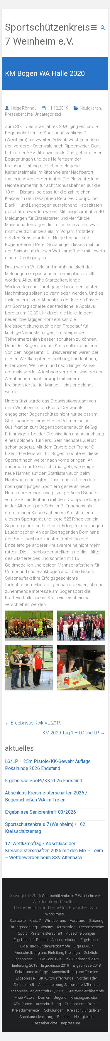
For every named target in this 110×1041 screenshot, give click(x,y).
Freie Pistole (24, 997)
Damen (44, 997)
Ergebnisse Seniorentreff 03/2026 (40, 812)
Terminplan (66, 927)
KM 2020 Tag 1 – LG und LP (74, 733)
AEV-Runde (22, 1004)
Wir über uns (55, 920)
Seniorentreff (23, 984)
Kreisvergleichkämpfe (86, 991)
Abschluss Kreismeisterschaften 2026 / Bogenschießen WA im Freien (46, 796)
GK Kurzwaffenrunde (55, 978)
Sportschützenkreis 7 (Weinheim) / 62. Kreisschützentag (45, 828)
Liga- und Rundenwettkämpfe (45, 946)
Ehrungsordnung (23, 927)
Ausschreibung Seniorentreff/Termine (68, 984)
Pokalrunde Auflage (31, 972)
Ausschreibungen (80, 933)
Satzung (96, 920)
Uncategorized (47, 114)
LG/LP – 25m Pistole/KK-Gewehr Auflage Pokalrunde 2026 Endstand (48, 765)
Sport (22, 933)
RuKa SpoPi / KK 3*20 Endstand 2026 (67, 959)
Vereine (47, 927)
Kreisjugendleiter (84, 997)
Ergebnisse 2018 (87, 965)
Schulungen (53, 1010)
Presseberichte (19, 114)
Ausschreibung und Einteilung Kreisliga (47, 952)
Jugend (60, 997)
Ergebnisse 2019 (55, 965)
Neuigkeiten (90, 108)
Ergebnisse (22, 940)
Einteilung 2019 (24, 965)
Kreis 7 (35, 920)
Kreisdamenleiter (26, 1010)
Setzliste (91, 952)
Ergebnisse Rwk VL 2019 (33, 723)
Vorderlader (87, 978)
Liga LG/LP (83, 946)
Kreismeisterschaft (46, 933)
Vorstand (77, 920)
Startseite (17, 920)
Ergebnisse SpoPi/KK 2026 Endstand (43, 780)
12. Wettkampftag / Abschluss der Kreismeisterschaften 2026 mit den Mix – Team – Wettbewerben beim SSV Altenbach (54, 850)
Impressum (70, 1023)
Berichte (63, 1016)
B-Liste (42, 940)
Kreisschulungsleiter (84, 1010)
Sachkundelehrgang (36, 1016)
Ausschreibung (64, 940)
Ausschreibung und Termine (75, 972)
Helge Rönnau (24, 108)
